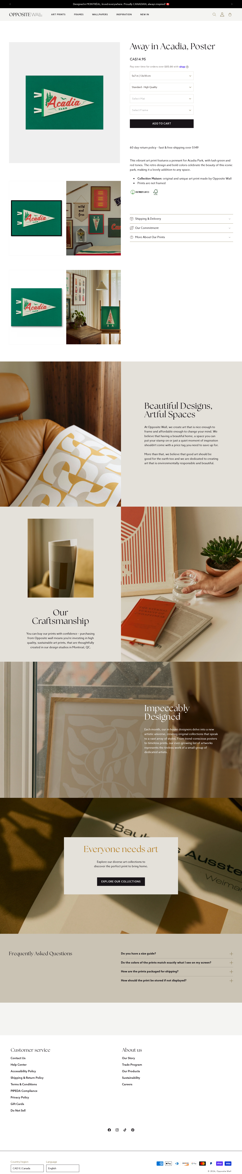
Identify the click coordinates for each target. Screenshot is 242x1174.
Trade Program (132, 1064)
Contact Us (18, 1058)
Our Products (131, 1071)
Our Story (128, 1058)
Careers (127, 1084)
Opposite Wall (224, 1171)
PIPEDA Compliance (24, 1090)
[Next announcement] (232, 4)
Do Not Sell (18, 1110)
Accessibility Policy (23, 1071)
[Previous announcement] (10, 4)
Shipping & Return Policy (27, 1077)
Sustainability (131, 1077)
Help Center (19, 1064)
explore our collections (121, 881)
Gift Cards (17, 1103)
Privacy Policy (20, 1097)
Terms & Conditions (24, 1084)
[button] (58, 14)
